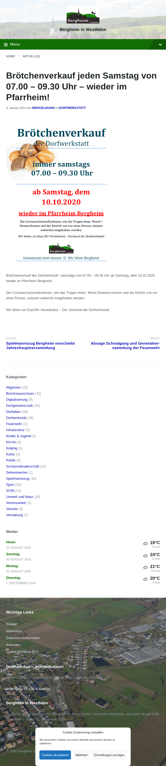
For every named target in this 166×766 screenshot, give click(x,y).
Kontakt (11, 624)
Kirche (11, 442)
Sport (10, 485)
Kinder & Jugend (18, 436)
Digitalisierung (17, 400)
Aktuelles (31, 56)
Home (10, 56)
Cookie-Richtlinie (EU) (22, 651)
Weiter (155, 338)
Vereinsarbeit (16, 503)
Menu (15, 44)
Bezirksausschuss (20, 393)
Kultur (10, 454)
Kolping (11, 448)
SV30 (10, 491)
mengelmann (43, 108)
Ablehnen (81, 755)
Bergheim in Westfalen (83, 29)
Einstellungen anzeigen (109, 755)
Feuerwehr (14, 424)
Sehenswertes (17, 472)
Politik (10, 460)
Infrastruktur (15, 430)
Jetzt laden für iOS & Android (28, 689)
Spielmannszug (17, 478)
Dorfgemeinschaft (19, 406)
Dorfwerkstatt (72, 108)
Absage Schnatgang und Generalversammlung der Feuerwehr (125, 345)
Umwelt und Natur (19, 497)
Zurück (11, 338)
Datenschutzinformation (23, 638)
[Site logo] (83, 22)
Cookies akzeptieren (55, 755)
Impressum (14, 631)
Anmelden (13, 645)
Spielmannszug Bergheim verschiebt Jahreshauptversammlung (40, 345)
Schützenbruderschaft (22, 466)
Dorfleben (13, 412)
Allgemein (13, 387)
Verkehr (12, 509)
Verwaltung (14, 515)
